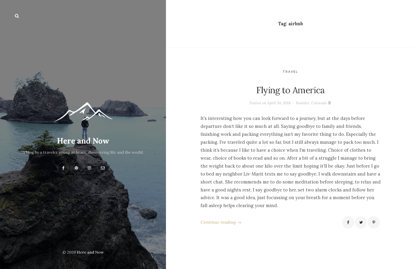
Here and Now (83, 141)
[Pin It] (374, 222)
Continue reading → (221, 222)
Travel (290, 71)
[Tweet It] (361, 222)
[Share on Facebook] (348, 222)
